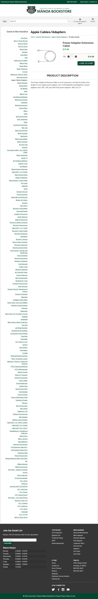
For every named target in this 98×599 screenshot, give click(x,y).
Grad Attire (23, 55)
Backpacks (23, 311)
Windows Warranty (21, 269)
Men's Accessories (21, 130)
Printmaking (23, 350)
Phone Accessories (21, 456)
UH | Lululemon (22, 506)
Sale (26, 58)
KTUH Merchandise (21, 369)
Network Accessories (20, 444)
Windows (24, 484)
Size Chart (76, 554)
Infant (25, 189)
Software (24, 308)
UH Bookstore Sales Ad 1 (19, 447)
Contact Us (55, 566)
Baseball (24, 317)
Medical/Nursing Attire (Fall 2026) (16, 458)
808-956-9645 (72, 2)
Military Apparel (22, 464)
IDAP (53, 541)
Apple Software (22, 142)
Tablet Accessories (21, 467)
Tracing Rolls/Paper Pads (19, 397)
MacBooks (23, 136)
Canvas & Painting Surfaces (18, 222)
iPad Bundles (23, 392)
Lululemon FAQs (78, 543)
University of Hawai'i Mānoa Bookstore (14, 2)
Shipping (55, 574)
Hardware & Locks (21, 281)
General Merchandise (43, 37)
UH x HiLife (23, 481)
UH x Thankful (22, 503)
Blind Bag (24, 297)
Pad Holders (23, 347)
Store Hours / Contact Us (88, 2)
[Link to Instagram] (63, 590)
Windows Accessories (20, 414)
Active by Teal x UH (21, 500)
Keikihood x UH (22, 411)
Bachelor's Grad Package (19, 305)
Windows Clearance (21, 261)
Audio (25, 122)
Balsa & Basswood (21, 220)
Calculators (23, 236)
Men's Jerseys (22, 439)
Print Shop (24, 38)
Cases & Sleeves (21, 275)
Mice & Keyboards (21, 278)
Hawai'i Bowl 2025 (21, 389)
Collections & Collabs (20, 60)
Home (33, 37)
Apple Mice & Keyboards (19, 197)
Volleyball (24, 512)
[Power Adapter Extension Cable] (45, 55)
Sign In (80, 23)
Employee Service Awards (60, 576)
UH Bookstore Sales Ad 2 (19, 450)
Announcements (22, 77)
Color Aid (24, 325)
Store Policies (56, 568)
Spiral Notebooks (21, 383)
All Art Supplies (22, 133)
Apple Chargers (22, 83)
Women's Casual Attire (20, 208)
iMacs (25, 111)
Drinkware (24, 102)
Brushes (24, 203)
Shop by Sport (22, 46)
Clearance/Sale (22, 453)
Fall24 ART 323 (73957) (19, 428)
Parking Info (56, 579)
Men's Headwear (21, 155)
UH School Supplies (21, 478)
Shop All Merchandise (80, 533)
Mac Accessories (21, 406)
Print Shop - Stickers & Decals (17, 470)
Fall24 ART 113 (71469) (19, 228)
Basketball (24, 319)
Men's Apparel (78, 535)
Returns (54, 571)
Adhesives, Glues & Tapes (19, 74)
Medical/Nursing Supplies (19, 356)
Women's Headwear (20, 234)
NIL (26, 461)
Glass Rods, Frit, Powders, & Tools (16, 314)
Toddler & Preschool (20, 214)
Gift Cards (24, 183)
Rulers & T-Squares (21, 375)
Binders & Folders (21, 200)
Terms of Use (70, 596)
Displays (24, 147)
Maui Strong (23, 436)
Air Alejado (23, 88)
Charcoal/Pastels (21, 211)
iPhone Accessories (20, 258)
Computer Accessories (19, 283)
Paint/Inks (24, 336)
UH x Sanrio (23, 509)
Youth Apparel (22, 264)
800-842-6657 (78, 571)
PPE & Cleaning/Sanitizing (19, 366)
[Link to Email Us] (68, 590)
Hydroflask (24, 339)
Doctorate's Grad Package (18, 333)
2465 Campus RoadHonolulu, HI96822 (80, 564)
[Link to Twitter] (53, 590)
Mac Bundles (23, 417)
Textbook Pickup (57, 538)
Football (24, 353)
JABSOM (24, 186)
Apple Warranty (22, 217)
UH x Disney (23, 492)
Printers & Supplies (21, 294)
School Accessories (21, 378)
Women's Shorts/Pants (20, 248)
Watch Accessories (21, 100)
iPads (25, 114)
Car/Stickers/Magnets (20, 97)
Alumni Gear (23, 49)
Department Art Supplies (19, 331)
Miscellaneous (22, 442)
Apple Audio (23, 66)
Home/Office (23, 108)
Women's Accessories (20, 225)
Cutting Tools (23, 267)
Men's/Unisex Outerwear (19, 169)
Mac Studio (23, 409)
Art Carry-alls (23, 145)
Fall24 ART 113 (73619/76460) (17, 423)
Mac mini (24, 128)
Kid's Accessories (21, 116)
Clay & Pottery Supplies (19, 242)
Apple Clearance (22, 69)
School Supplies (22, 255)
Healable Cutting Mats (20, 300)
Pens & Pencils (22, 395)
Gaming (25, 345)
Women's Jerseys (21, 239)
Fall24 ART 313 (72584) (19, 425)
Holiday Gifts (23, 386)
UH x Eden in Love (21, 342)
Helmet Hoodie (22, 372)
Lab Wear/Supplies (21, 328)
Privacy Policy (60, 596)
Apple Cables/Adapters (19, 80)
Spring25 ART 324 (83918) (18, 486)
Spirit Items (23, 206)
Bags (25, 91)
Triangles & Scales (21, 400)
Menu (4, 21)
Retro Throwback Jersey (19, 359)
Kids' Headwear (22, 119)
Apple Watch (23, 86)
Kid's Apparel (77, 541)
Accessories (77, 546)
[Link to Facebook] (58, 590)
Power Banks (23, 381)
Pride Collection (22, 475)
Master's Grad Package (19, 420)
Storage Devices (22, 192)
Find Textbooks (57, 533)
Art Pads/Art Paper (21, 272)
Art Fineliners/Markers (20, 161)
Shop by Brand (22, 44)
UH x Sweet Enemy (21, 495)
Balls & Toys (23, 94)
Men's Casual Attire (21, 139)
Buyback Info (56, 535)
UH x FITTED (23, 514)
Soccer (25, 472)
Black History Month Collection (17, 322)
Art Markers (23, 166)
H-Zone (24, 72)
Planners (24, 403)
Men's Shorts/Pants (21, 175)
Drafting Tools (22, 164)
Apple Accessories (21, 105)
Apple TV (24, 158)
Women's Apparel (79, 538)
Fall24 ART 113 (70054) (19, 172)
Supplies (24, 52)
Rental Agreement (58, 543)
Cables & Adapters (21, 178)
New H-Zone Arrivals (20, 41)
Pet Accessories (22, 194)
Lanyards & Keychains (20, 125)
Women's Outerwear (20, 245)
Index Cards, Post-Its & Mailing (17, 303)
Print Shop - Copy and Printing (17, 498)
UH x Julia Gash (22, 489)
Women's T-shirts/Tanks (19, 231)
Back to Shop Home (20, 517)
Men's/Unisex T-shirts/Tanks (18, 180)
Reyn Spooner (22, 286)
